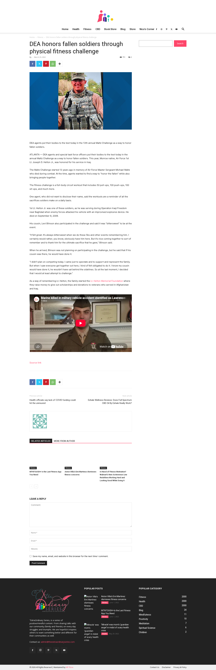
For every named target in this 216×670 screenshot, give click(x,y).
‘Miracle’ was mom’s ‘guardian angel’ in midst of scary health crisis (115, 627)
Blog (122, 29)
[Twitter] (171, 29)
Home (65, 29)
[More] (60, 64)
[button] (182, 29)
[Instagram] (161, 29)
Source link (35, 362)
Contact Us (154, 667)
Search (180, 43)
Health (75, 29)
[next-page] (36, 486)
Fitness (87, 29)
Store (132, 29)
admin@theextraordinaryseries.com (58, 641)
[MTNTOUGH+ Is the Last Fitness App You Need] (46, 458)
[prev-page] (31, 486)
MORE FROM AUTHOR (64, 441)
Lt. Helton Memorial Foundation (107, 281)
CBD (98, 29)
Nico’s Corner (147, 29)
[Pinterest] (166, 29)
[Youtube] (176, 29)
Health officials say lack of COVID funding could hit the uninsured (53, 401)
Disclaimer (166, 667)
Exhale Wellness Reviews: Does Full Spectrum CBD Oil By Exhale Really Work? (110, 401)
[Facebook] (156, 29)
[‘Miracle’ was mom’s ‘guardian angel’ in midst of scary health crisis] (91, 632)
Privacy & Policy (180, 667)
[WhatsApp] (53, 64)
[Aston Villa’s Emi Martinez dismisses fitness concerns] (81, 458)
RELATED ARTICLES (40, 441)
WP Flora (69, 667)
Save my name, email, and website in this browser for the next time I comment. (70, 556)
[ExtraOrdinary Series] (108, 13)
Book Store (110, 29)
